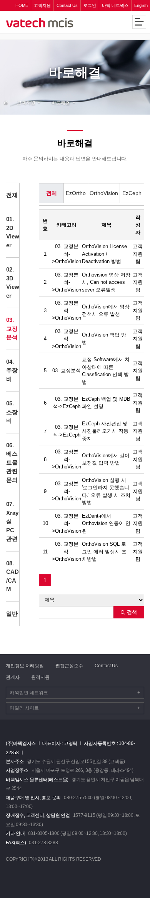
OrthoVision (104, 193)
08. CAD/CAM (12, 576)
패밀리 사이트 (75, 708)
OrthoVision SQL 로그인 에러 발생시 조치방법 (104, 551)
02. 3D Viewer (12, 282)
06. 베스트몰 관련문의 (12, 462)
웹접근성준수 (69, 665)
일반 (12, 613)
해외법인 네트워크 (75, 692)
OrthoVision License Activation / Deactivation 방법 (104, 253)
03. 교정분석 (12, 328)
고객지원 (26, 102)
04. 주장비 (12, 370)
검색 (131, 612)
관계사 (13, 677)
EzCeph (132, 193)
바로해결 (61, 102)
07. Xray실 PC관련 (12, 521)
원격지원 (40, 677)
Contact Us (106, 665)
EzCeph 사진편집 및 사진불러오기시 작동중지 (105, 431)
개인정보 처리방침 (25, 665)
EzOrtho (76, 193)
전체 (12, 195)
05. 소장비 (12, 412)
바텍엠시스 (53, 23)
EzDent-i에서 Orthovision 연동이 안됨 (106, 523)
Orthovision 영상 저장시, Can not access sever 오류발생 (106, 282)
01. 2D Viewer (12, 232)
